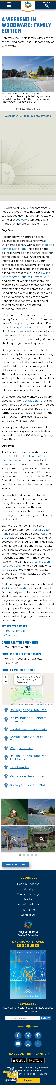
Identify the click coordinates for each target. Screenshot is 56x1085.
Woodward (20, 219)
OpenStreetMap (39, 704)
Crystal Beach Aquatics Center (26, 738)
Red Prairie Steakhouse (17, 588)
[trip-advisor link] (38, 1043)
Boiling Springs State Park (28, 710)
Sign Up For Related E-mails (21, 654)
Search (47, 3)
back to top (15, 864)
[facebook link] (18, 1035)
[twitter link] (28, 1035)
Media (28, 899)
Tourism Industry (28, 894)
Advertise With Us (28, 904)
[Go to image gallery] (28, 90)
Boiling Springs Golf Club (23, 327)
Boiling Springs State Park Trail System (28, 757)
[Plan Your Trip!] (10, 1075)
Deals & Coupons (28, 884)
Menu (9, 3)
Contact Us (28, 914)
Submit (45, 1018)
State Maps (28, 889)
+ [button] (6, 677)
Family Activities (14, 630)
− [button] (6, 681)
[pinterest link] (38, 1035)
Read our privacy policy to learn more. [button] (28, 1074)
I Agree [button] (28, 1080)
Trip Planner (28, 909)
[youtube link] (18, 1043)
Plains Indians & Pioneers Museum (28, 719)
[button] (9, 5)
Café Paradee (19, 767)
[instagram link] (28, 1043)
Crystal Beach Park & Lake (28, 729)
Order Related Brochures (20, 642)
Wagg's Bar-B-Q (35, 400)
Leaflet (21, 704)
